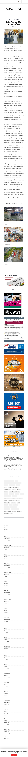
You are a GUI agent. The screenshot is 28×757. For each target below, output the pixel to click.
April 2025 (6, 556)
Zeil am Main (6, 513)
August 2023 (6, 601)
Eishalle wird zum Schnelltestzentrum (12, 223)
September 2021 (7, 653)
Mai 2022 (5, 635)
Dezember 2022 (7, 619)
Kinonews (6, 491)
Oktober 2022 (6, 623)
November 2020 (7, 675)
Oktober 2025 (6, 543)
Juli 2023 (5, 603)
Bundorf (6, 485)
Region (5, 500)
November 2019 (7, 702)
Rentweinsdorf (11, 500)
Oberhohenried (7, 498)
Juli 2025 (5, 549)
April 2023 (6, 610)
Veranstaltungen (7, 511)
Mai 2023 (5, 608)
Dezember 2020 (7, 673)
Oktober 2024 (7, 570)
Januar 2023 (6, 617)
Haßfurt (16, 19)
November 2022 (7, 621)
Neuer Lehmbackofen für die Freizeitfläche (12, 472)
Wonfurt (14, 511)
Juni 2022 (6, 632)
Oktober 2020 (7, 677)
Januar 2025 (6, 563)
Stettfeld (6, 504)
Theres (11, 504)
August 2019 (6, 709)
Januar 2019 (6, 724)
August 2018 (6, 736)
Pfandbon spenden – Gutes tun (10, 455)
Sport (19, 502)
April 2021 (6, 664)
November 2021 (7, 648)
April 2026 (6, 529)
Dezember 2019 (7, 700)
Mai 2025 (5, 554)
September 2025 (7, 545)
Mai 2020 (5, 689)
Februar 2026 (6, 534)
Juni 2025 (6, 552)
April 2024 (6, 583)
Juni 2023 (6, 606)
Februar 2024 (6, 588)
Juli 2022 (5, 630)
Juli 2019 (5, 711)
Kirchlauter (17, 491)
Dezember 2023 (7, 592)
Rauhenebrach (19, 498)
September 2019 (7, 706)
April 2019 (6, 718)
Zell (11, 513)
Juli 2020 (5, 684)
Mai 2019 (5, 715)
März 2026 (6, 531)
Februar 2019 (6, 722)
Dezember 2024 (7, 565)
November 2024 (7, 567)
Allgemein (11, 19)
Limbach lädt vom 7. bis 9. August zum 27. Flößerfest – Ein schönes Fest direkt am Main (13, 469)
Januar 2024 (6, 590)
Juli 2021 (5, 657)
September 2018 (7, 733)
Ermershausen (15, 487)
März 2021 (6, 666)
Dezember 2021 (7, 646)
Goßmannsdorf (7, 489)
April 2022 (6, 637)
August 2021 (6, 655)
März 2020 (6, 693)
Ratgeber (13, 498)
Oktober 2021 (6, 650)
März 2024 (6, 585)
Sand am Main (6, 502)
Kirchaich (11, 491)
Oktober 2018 (6, 731)
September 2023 (7, 599)
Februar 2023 (6, 615)
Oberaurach (14, 496)
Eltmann (9, 487)
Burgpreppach (11, 485)
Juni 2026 (6, 525)
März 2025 (6, 558)
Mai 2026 (5, 527)
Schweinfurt (13, 502)
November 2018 (7, 729)
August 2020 (6, 682)
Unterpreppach (7, 509)
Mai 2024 (5, 581)
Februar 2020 (6, 695)
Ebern (5, 487)
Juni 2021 (6, 659)
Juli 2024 (5, 576)
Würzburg (19, 511)
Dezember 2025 (7, 538)
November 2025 (7, 540)
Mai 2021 (5, 662)
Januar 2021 (6, 671)
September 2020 (7, 680)
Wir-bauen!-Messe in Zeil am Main (11, 243)
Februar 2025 (6, 561)
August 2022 (6, 628)
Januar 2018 (6, 738)
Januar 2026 (6, 536)
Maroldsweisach (7, 496)
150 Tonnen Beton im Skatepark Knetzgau (13, 263)
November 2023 (7, 594)
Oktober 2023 (6, 597)
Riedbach (17, 500)
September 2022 (7, 626)
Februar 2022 (6, 641)
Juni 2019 (6, 713)
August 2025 (6, 547)
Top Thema (15, 504)
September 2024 (7, 572)
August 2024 (6, 574)
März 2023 (6, 612)
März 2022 (6, 639)
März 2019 (6, 720)
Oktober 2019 (6, 704)
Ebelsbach (18, 485)
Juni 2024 (6, 579)
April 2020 (6, 691)
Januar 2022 (6, 644)
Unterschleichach (15, 509)
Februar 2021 (6, 668)
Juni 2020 (6, 686)
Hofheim (18, 489)
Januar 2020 (6, 698)
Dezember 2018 (7, 727)
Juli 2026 (5, 523)
